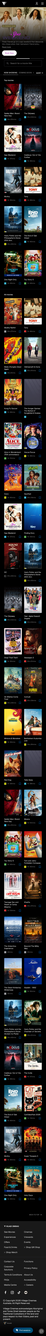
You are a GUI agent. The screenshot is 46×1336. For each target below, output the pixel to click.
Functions (28, 1261)
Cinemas (28, 1232)
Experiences (10, 1237)
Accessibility (30, 1279)
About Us (28, 1274)
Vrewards (28, 1237)
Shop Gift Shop (33, 1247)
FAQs (6, 1279)
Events (27, 1242)
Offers (7, 1242)
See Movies (9, 1232)
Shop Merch (11, 1252)
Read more (6, 47)
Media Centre (10, 1285)
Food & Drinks (10, 1247)
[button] (9, 58)
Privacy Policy (30, 1268)
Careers (29, 1285)
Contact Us (9, 1261)
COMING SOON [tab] (25, 73)
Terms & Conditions (13, 1274)
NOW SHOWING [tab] (10, 73)
